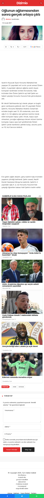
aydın (14, 387)
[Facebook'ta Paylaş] (7, 496)
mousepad (22, 486)
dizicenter (22, 482)
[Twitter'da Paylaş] (22, 496)
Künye (10, 493)
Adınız (7, 427)
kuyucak (21, 387)
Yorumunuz (9, 410)
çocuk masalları (22, 479)
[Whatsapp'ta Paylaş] (36, 496)
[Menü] (3, 3)
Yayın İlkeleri (25, 493)
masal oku (22, 477)
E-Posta (8, 434)
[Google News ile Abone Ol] (35, 47)
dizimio (8, 19)
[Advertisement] (22, 66)
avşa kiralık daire (22, 488)
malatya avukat (22, 484)
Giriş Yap (28, 450)
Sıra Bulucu (22, 475)
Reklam (16, 493)
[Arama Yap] (41, 3)
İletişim (33, 493)
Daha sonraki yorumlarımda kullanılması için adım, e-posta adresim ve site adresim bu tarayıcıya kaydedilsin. (20, 442)
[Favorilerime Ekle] (6, 47)
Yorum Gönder (11, 450)
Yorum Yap (8, 396)
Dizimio (22, 3)
